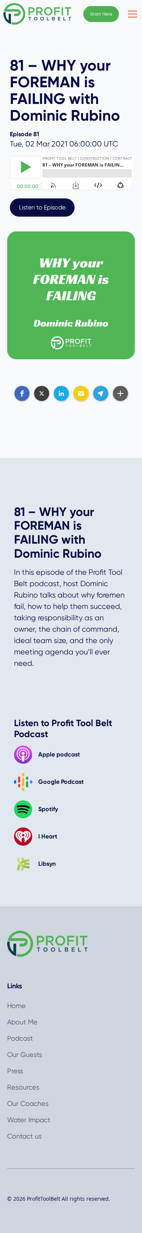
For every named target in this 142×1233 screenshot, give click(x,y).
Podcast (20, 1038)
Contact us (24, 1136)
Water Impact (28, 1120)
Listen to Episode (42, 207)
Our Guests (24, 1054)
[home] (37, 14)
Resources (23, 1087)
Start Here (101, 14)
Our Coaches (27, 1103)
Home (16, 1006)
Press (15, 1071)
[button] (131, 14)
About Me (22, 1022)
